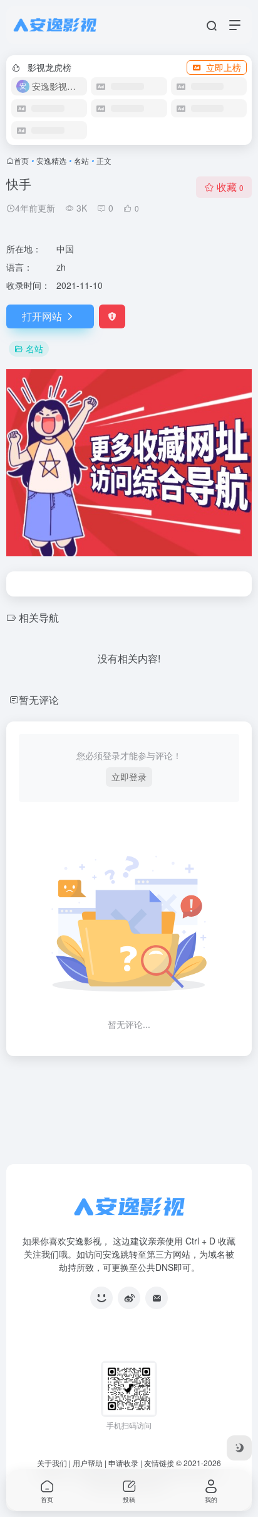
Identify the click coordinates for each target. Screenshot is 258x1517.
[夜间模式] (239, 1447)
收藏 (230, 187)
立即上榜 (223, 67)
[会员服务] (101, 1298)
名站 (81, 160)
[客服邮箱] (156, 1298)
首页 (21, 160)
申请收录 (123, 1462)
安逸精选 (51, 160)
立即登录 (129, 776)
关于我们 (52, 1462)
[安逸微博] (129, 1298)
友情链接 (159, 1462)
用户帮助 (88, 1462)
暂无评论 (39, 700)
